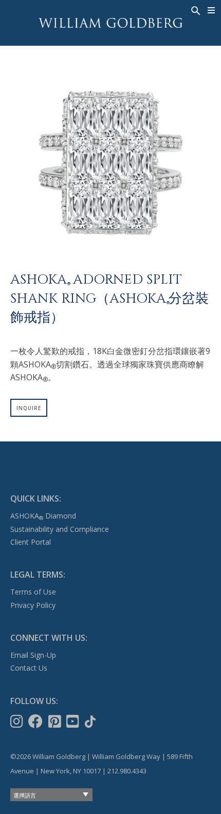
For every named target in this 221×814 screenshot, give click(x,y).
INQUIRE (28, 408)
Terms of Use (33, 592)
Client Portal (30, 542)
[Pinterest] (55, 721)
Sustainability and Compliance (59, 529)
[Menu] (211, 10)
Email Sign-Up (33, 655)
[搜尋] (195, 10)
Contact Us (28, 668)
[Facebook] (36, 721)
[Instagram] (17, 721)
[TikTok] (91, 721)
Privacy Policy (33, 605)
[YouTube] (73, 721)
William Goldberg (110, 23)
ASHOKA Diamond (43, 516)
